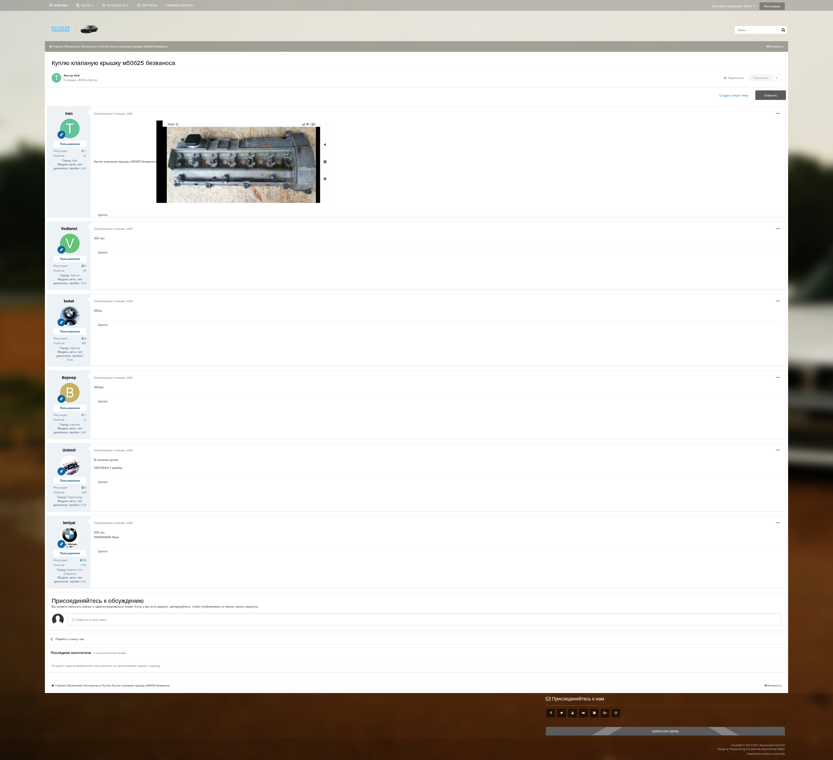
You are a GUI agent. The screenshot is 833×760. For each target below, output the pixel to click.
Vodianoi (69, 228)
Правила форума (179, 5)
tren (77, 75)
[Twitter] (561, 713)
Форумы (60, 5)
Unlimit (69, 450)
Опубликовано (113, 113)
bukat (69, 301)
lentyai (69, 522)
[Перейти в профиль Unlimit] (70, 465)
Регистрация (772, 6)
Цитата (102, 215)
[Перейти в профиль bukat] (70, 316)
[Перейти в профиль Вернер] (70, 392)
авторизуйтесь (180, 606)
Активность (116, 5)
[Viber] (594, 713)
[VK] (583, 713)
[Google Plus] (605, 713)
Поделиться (735, 78)
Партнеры (149, 5)
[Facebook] (550, 713)
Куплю (92, 80)
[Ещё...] (778, 113)
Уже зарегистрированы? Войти (733, 6)
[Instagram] (616, 713)
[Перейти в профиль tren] (56, 78)
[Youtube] (572, 713)
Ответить (770, 95)
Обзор (86, 5)
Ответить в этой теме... (91, 619)
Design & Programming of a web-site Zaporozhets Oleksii (751, 749)
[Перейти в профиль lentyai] (70, 538)
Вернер (69, 377)
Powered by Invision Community (766, 753)
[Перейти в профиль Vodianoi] (70, 243)
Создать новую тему (733, 95)
